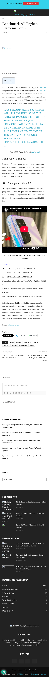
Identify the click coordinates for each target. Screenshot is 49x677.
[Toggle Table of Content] (9, 81)
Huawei (43, 88)
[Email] (34, 41)
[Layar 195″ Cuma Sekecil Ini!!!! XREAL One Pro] (8, 517)
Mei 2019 (42, 91)
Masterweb (34, 674)
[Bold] (4, 393)
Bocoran (18, 342)
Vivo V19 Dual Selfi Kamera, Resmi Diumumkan (13, 356)
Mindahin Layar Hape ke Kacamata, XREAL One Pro (19, 269)
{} (30, 393)
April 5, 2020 (36, 152)
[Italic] (7, 393)
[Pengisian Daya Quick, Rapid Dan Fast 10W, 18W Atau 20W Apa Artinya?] (8, 569)
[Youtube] (34, 661)
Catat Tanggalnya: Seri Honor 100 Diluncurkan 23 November (22, 296)
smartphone (23, 345)
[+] (33, 393)
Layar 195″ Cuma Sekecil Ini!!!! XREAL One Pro (18, 273)
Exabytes (43, 674)
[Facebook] (12, 41)
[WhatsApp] (23, 41)
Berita (4, 18)
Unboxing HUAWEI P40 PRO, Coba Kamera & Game (37, 357)
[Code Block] (24, 393)
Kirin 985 (6, 345)
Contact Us (33, 670)
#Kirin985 (28, 109)
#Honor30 (30, 134)
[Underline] (10, 393)
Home (14, 670)
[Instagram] (14, 661)
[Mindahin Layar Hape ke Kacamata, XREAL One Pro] (8, 506)
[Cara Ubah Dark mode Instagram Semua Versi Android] (8, 558)
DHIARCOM (19, 674)
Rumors (14, 345)
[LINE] (45, 41)
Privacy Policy (22, 670)
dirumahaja (27, 342)
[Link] (27, 393)
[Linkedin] (28, 41)
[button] (4, 12)
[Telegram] (39, 41)
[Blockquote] (21, 393)
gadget (36, 342)
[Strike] (13, 393)
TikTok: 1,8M (31, 3)
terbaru (31, 345)
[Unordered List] (18, 393)
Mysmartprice (13, 325)
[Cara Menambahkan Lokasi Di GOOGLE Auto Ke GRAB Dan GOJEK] (8, 547)
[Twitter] (17, 41)
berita (12, 342)
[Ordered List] (16, 393)
